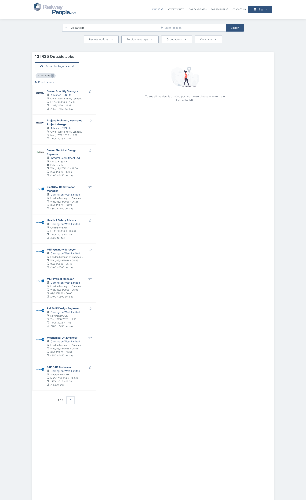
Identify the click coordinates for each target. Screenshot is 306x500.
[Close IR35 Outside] (52, 76)
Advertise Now (176, 9)
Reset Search (46, 82)
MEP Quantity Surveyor (61, 249)
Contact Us (239, 9)
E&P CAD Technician (59, 367)
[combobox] (110, 28)
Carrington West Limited (65, 194)
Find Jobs (157, 9)
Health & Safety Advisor (61, 220)
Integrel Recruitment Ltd (65, 157)
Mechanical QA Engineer (62, 337)
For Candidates (198, 9)
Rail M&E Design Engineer (63, 308)
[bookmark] (90, 91)
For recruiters (219, 9)
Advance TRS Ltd (61, 95)
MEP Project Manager (60, 278)
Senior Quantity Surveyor (62, 91)
